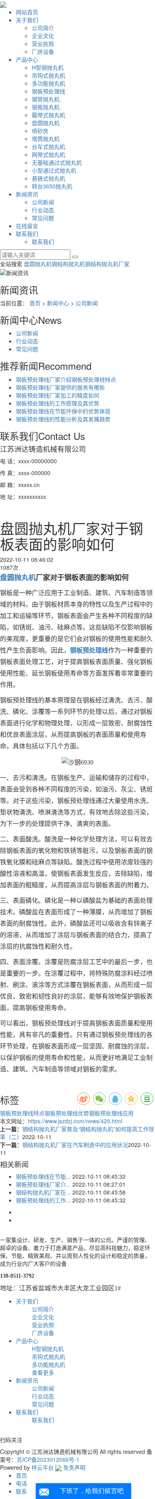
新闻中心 (58, 303)
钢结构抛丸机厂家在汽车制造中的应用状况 (75, 1145)
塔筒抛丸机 (46, 139)
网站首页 (27, 12)
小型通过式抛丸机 (54, 170)
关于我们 (27, 20)
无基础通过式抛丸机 (57, 162)
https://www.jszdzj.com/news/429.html (75, 1121)
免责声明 (74, 1467)
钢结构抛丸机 (68, 264)
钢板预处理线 (48, 91)
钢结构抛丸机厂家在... (43, 1192)
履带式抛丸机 (48, 115)
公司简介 (43, 28)
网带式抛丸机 (48, 154)
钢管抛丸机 (46, 99)
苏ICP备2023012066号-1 (48, 1459)
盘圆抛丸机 (46, 123)
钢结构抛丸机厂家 (107, 264)
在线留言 (27, 226)
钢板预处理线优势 (67, 1113)
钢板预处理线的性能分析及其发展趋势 (63, 419)
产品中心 (27, 59)
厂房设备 (43, 51)
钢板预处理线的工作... (43, 1200)
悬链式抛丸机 (48, 178)
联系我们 (27, 234)
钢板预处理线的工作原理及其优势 (57, 403)
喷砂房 (40, 131)
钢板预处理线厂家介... (43, 1184)
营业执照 (43, 44)
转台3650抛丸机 (52, 186)
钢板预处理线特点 (22, 1113)
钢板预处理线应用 (111, 1113)
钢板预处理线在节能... (43, 1176)
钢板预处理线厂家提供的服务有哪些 (60, 387)
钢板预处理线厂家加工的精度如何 (57, 395)
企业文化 (43, 36)
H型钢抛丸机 (48, 67)
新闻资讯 (27, 194)
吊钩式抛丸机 (48, 75)
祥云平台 (42, 1467)
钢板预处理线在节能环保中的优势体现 (63, 411)
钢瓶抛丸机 (46, 107)
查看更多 (43, 1372)
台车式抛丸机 (48, 146)
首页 (35, 303)
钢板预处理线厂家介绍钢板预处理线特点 (66, 379)
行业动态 (43, 210)
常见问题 (43, 218)
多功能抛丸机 (48, 83)
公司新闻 (43, 202)
